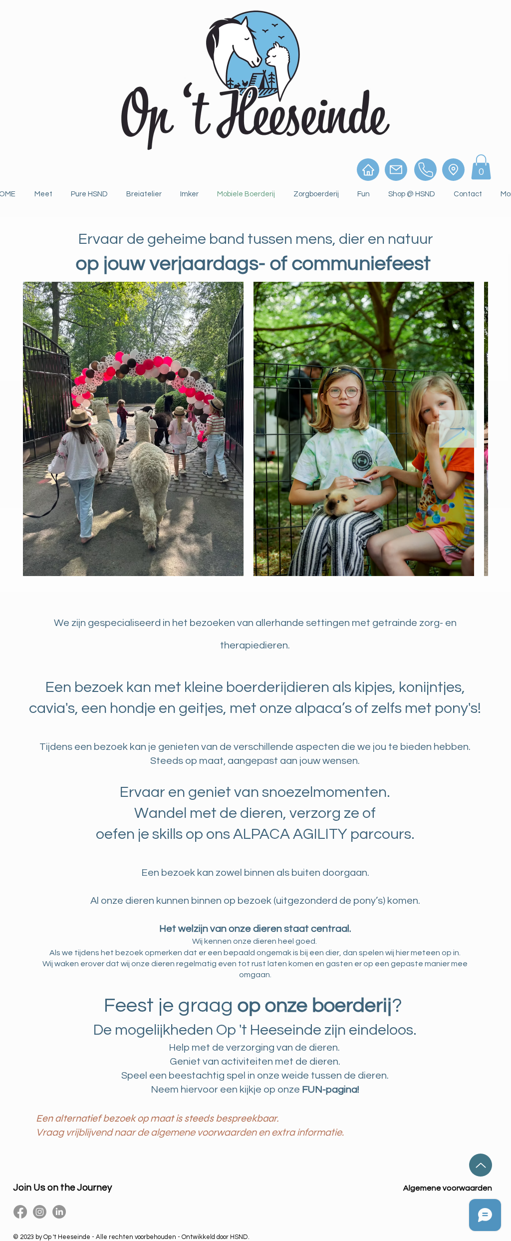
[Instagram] (39, 1212)
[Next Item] (458, 429)
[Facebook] (20, 1212)
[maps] (453, 169)
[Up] (480, 1165)
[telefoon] (425, 169)
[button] (481, 166)
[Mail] (396, 169)
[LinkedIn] (59, 1212)
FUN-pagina (329, 1090)
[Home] (368, 169)
